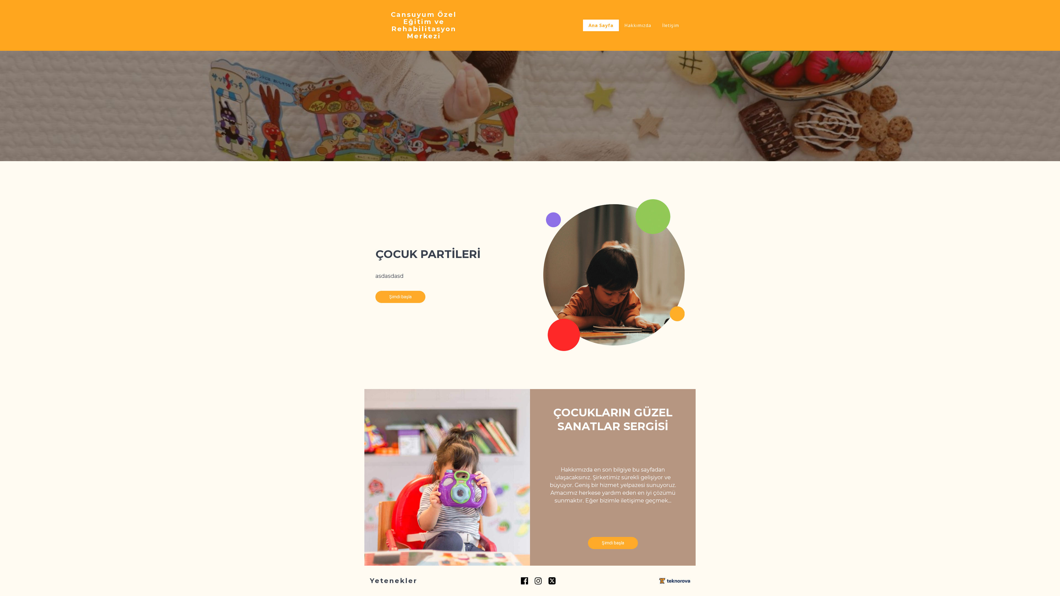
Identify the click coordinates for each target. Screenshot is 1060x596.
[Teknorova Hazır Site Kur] (674, 580)
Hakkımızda (637, 25)
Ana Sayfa (601, 25)
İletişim (670, 25)
